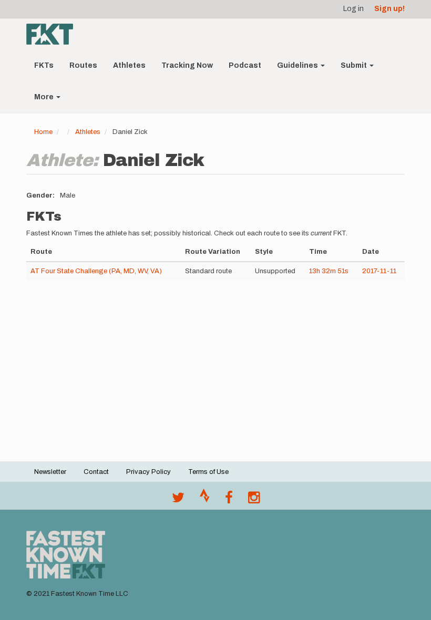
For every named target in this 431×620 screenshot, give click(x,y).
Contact (96, 472)
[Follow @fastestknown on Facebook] (229, 500)
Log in (353, 9)
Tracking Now (187, 65)
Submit (354, 65)
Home (43, 132)
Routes (83, 65)
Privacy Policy (148, 472)
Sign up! (389, 9)
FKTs (44, 65)
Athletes (129, 65)
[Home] (53, 34)
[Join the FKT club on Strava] (205, 500)
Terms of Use (208, 472)
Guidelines (298, 65)
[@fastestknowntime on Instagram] (254, 500)
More (44, 97)
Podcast (245, 65)
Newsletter (50, 472)
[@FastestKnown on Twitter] (178, 500)
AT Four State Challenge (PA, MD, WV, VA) (96, 271)
